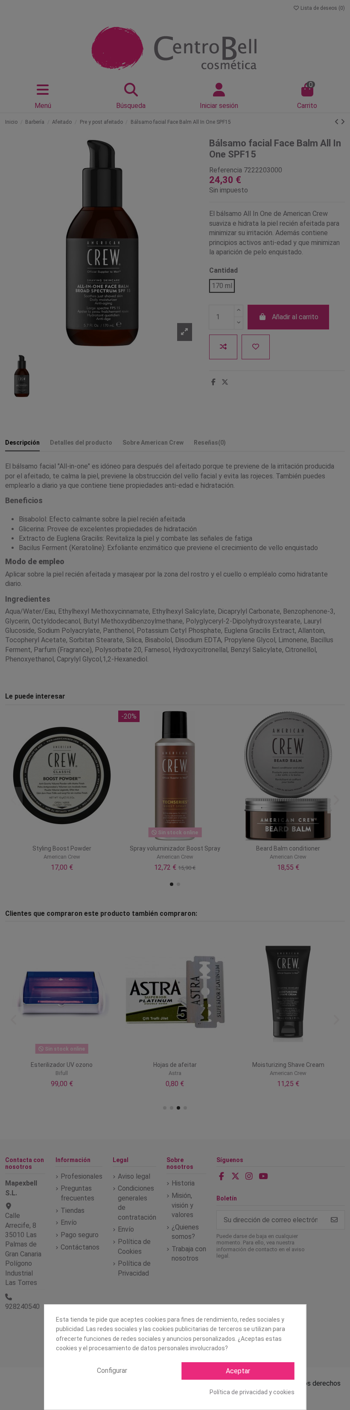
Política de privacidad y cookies (252, 1392)
